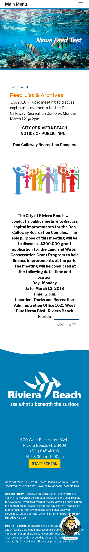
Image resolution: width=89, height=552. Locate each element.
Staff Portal (44, 463)
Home (14, 87)
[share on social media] (26, 87)
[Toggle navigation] (82, 4)
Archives (66, 324)
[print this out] (21, 87)
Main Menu (16, 4)
